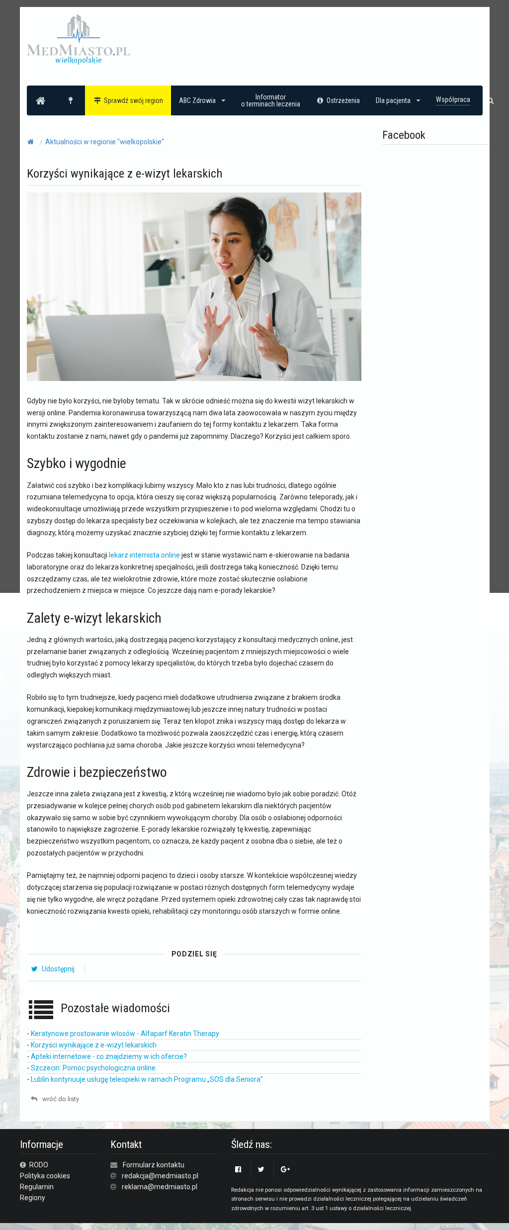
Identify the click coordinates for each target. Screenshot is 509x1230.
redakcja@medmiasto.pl (160, 1176)
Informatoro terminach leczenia (270, 100)
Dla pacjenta (393, 100)
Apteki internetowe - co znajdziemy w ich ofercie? (109, 1056)
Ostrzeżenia (343, 100)
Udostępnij (57, 969)
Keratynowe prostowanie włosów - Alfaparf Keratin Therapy (125, 1034)
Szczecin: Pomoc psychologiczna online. (94, 1068)
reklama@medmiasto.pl (159, 1187)
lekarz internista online (144, 555)
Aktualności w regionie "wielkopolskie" (104, 142)
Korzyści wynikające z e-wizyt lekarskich (94, 1045)
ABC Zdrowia (197, 100)
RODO (38, 1165)
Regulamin (37, 1187)
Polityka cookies (45, 1176)
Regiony (32, 1198)
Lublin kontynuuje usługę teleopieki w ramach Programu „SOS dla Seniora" (147, 1079)
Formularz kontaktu (153, 1165)
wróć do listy (60, 1099)
